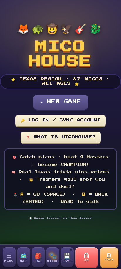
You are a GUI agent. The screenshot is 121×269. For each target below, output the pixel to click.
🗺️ (23, 257)
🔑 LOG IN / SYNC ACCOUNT (61, 120)
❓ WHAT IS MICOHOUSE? (60, 137)
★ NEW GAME (60, 102)
